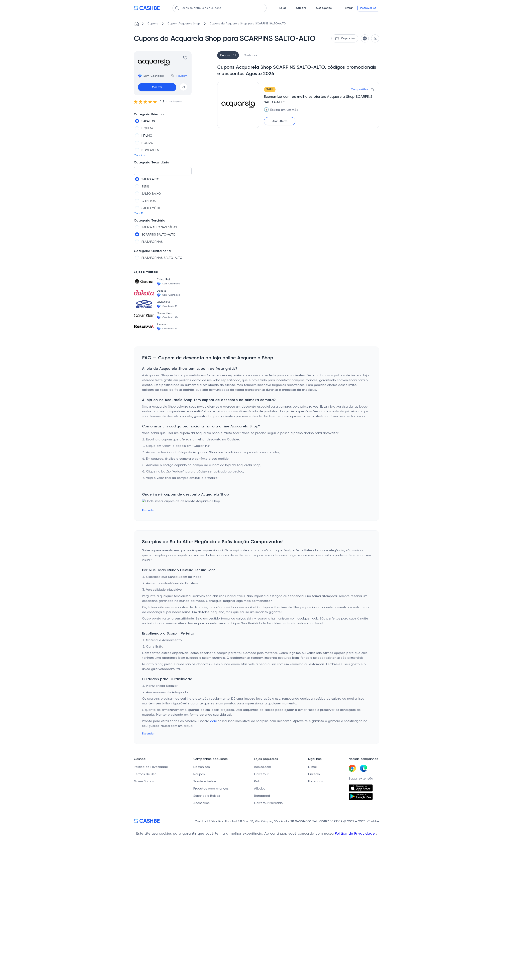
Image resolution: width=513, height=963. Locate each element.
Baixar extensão (361, 778)
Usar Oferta (280, 121)
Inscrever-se (368, 8)
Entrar (349, 8)
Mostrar (157, 87)
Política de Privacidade (355, 833)
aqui (213, 721)
